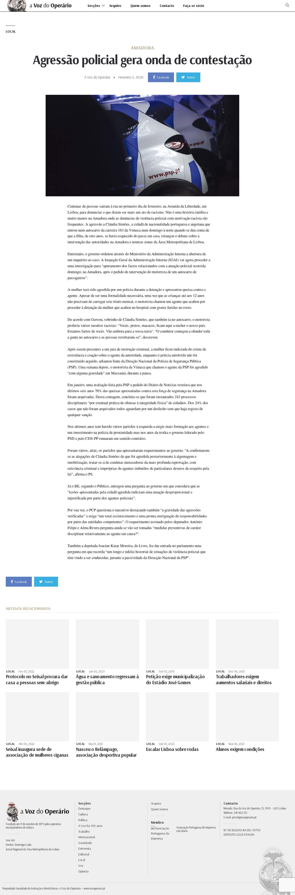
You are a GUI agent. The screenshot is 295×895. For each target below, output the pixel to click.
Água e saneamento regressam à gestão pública (107, 679)
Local (11, 31)
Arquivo (115, 6)
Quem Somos (159, 809)
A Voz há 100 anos (90, 826)
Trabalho (84, 831)
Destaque (84, 808)
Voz (80, 865)
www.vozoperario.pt (94, 888)
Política (82, 820)
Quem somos (140, 6)
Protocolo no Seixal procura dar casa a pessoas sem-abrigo (37, 679)
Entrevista (84, 848)
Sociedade (85, 843)
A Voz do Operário (97, 77)
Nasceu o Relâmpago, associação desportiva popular (106, 752)
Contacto (167, 6)
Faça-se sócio (193, 6)
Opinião (83, 871)
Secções (94, 6)
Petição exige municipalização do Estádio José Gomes (175, 679)
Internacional (86, 837)
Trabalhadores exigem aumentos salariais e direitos (243, 679)
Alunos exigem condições (240, 749)
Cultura (83, 814)
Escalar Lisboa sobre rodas (172, 749)
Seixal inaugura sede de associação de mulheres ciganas (37, 752)
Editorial (83, 854)
